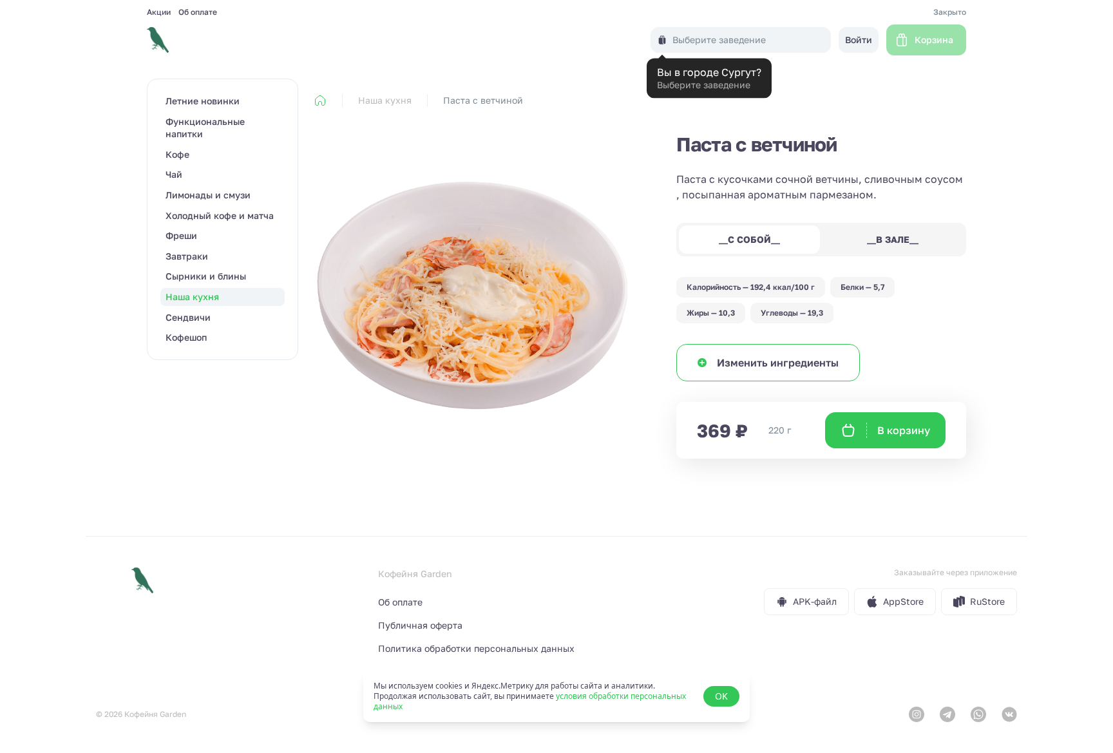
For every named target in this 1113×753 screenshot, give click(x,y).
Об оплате (197, 12)
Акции (159, 12)
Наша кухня (385, 100)
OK (721, 696)
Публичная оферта (420, 625)
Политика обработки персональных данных (476, 648)
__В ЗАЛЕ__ (892, 239)
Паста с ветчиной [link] (483, 100)
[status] (556, 696)
